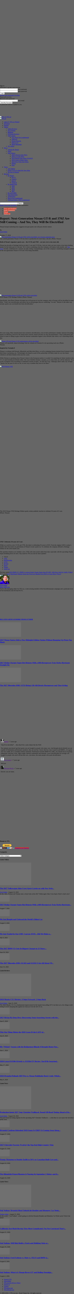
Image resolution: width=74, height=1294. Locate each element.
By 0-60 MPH (12, 193)
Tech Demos (11, 130)
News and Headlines (10, 205)
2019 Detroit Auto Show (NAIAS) (22, 158)
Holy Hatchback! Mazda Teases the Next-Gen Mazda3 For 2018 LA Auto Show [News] (34, 574)
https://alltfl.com (5, 587)
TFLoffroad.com (9, 1290)
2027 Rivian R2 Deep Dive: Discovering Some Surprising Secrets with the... (29, 1018)
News (5, 148)
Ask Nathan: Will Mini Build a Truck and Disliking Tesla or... (24, 1243)
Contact (6, 1286)
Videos (6, 127)
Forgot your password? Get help (10, 95)
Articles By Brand (13, 149)
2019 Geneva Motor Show (20, 160)
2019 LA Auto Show (18, 156)
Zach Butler (3, 232)
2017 (13, 191)
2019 (13, 188)
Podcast (6, 125)
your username (22, 89)
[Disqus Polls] (37, 712)
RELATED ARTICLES (8, 619)
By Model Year (12, 184)
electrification (8, 560)
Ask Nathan (11, 169)
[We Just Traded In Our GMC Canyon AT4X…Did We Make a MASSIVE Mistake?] (5, 930)
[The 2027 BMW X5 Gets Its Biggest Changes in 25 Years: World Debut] (5, 945)
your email (21, 100)
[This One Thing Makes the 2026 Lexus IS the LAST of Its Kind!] (5, 1028)
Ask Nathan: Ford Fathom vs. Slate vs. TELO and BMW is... (24, 1258)
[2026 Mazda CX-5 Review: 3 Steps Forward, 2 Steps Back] (15, 996)
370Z (5, 558)
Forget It (14, 182)
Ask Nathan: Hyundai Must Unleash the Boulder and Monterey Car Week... (30, 1210)
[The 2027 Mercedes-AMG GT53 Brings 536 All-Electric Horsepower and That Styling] (10, 681)
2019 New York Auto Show (20, 162)
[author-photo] (4, 583)
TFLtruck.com (8, 1288)
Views (6, 167)
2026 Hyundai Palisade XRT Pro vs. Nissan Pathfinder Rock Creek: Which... (30, 1076)
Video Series (11, 136)
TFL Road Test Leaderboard (20, 137)
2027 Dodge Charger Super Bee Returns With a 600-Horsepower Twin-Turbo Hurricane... (35, 905)
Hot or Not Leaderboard (15, 198)
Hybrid (6, 564)
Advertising (7, 1281)
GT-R (5, 562)
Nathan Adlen (4, 1214)
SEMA (14, 163)
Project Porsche (16, 141)
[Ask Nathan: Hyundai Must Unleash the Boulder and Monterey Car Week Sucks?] (15, 1207)
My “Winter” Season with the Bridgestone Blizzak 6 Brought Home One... (29, 1047)
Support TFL (8, 1279)
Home (2, 205)
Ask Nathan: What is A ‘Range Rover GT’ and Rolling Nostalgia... (26, 1272)
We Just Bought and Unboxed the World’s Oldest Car (21, 919)
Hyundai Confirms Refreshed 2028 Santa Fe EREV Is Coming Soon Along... (30, 1130)
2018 (13, 189)
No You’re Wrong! (13, 172)
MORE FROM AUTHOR (24, 619)
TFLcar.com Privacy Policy (12, 1283)
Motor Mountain (17, 144)
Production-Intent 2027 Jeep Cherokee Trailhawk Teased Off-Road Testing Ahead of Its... (35, 1112)
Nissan (6, 212)
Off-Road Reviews (13, 134)
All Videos (11, 146)
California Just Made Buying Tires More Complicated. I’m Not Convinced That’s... (33, 1229)
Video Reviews (12, 129)
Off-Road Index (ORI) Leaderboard (19, 200)
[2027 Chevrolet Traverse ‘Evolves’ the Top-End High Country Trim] (5, 1141)
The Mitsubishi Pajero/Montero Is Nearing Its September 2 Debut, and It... (29, 1174)
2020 (13, 186)
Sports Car (7, 214)
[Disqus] (37, 762)
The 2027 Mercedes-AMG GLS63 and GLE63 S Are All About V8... (27, 963)
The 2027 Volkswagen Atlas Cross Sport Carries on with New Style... (27, 888)
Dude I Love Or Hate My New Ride (19, 170)
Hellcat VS (15, 143)
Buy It (13, 177)
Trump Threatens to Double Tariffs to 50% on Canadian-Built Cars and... (29, 1160)
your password (22, 91)
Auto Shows (11, 153)
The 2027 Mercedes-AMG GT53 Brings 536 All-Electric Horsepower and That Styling (34, 685)
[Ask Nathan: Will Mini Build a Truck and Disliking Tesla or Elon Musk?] (5, 1239)
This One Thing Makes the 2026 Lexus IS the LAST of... (22, 1032)
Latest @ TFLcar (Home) (11, 122)
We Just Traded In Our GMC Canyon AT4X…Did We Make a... (25, 934)
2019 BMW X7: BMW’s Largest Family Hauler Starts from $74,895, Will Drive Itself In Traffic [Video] (41, 572)
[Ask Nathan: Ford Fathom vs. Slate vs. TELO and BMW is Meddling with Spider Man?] (5, 1254)
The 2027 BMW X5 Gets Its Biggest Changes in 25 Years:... (23, 949)
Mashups (10, 132)
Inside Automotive (9, 210)
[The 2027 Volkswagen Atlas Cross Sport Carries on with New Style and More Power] (15, 884)
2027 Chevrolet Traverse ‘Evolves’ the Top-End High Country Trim (26, 1145)
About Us (7, 1284)
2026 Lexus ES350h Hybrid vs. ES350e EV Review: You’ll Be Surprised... (29, 1061)
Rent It (14, 181)
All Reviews (11, 196)
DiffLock (14, 139)
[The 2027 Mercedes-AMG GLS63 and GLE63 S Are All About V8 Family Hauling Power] (5, 959)
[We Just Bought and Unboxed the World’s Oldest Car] (5, 915)
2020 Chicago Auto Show (19, 155)
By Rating (11, 175)
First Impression (12, 195)
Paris (13, 165)
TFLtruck (7, 123)
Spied (9, 151)
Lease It (14, 179)
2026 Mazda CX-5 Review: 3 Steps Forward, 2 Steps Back (23, 999)
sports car (7, 569)
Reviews (6, 174)
